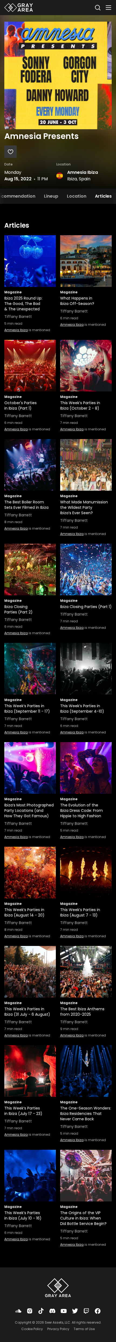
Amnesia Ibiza (82, 172)
